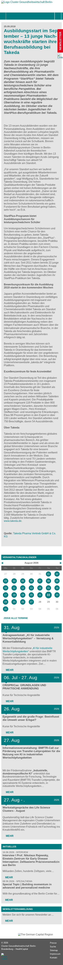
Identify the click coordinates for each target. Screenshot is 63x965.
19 (22, 595)
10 (5, 588)
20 (31, 595)
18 (14, 595)
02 (57, 574)
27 (31, 602)
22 (48, 595)
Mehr (9, 670)
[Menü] (9, 16)
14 (40, 588)
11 (14, 588)
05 (22, 581)
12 (22, 588)
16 (57, 588)
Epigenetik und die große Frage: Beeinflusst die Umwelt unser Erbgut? (31, 718)
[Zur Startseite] (27, 2)
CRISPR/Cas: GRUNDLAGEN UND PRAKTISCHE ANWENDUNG (24, 687)
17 (5, 595)
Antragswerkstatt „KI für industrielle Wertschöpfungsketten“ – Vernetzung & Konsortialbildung (28, 638)
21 (40, 595)
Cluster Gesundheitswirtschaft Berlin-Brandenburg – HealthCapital (18, 947)
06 (31, 581)
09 (57, 581)
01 (48, 574)
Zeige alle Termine (16, 618)
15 (48, 588)
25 (14, 602)
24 (5, 602)
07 (40, 581)
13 (31, 588)
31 (5, 609)
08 (48, 581)
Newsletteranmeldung (18, 909)
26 (22, 602)
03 (5, 581)
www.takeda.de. (13, 521)
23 (57, 595)
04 (14, 581)
